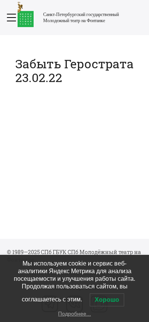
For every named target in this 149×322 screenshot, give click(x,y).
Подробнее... (74, 314)
